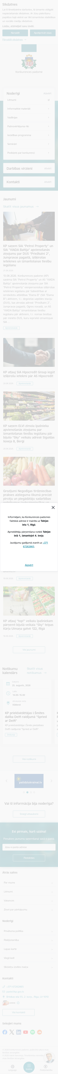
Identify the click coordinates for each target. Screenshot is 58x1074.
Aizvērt (29, 565)
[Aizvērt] (53, 507)
